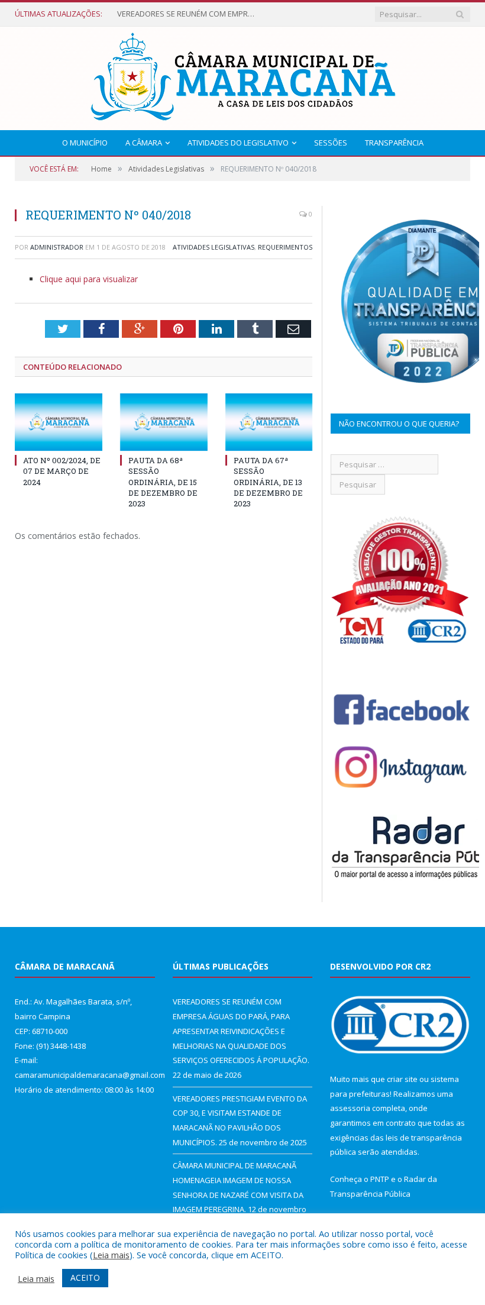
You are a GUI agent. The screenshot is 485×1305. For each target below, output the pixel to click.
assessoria (350, 1108)
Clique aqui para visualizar (89, 279)
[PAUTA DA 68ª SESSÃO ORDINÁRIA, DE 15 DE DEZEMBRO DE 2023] (164, 422)
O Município (85, 142)
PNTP (379, 1179)
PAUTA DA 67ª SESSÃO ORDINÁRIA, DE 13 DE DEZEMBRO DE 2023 (268, 482)
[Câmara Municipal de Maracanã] (242, 75)
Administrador (56, 247)
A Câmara (143, 142)
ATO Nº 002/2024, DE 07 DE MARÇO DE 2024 (62, 471)
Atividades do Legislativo (238, 142)
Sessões (330, 142)
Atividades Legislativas (213, 247)
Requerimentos (285, 247)
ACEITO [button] (85, 1277)
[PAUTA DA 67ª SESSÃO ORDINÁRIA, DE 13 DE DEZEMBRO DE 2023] (269, 422)
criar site (402, 1079)
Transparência (394, 142)
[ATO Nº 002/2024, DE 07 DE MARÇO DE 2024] (58, 422)
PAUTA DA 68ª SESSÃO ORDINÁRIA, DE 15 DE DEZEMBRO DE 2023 (163, 482)
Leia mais (111, 1254)
